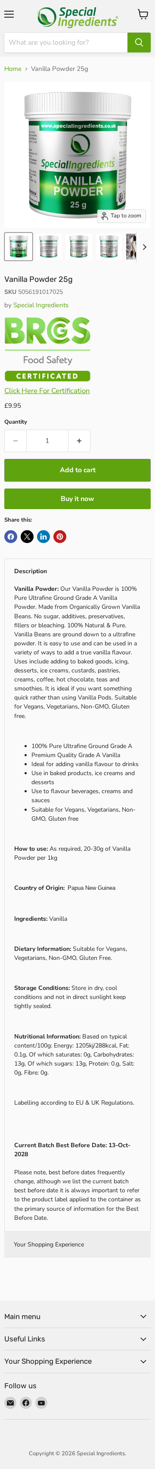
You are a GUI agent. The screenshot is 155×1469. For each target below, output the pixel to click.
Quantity (15, 422)
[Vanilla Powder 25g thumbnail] (109, 246)
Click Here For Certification (47, 391)
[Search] (139, 42)
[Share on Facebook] (10, 536)
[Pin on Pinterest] (59, 536)
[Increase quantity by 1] (79, 441)
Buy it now (77, 499)
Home (13, 69)
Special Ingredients (40, 305)
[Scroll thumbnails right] (143, 247)
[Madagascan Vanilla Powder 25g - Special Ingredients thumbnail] (135, 246)
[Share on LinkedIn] (43, 536)
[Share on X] (27, 536)
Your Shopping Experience (49, 1244)
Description (30, 571)
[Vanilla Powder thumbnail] (18, 246)
